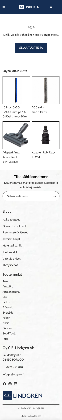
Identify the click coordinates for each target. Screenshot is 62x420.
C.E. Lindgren (35, 408)
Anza (6, 281)
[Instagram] (10, 384)
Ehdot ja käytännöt (31, 415)
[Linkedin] (15, 384)
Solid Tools (9, 333)
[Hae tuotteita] (51, 7)
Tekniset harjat (11, 239)
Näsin (6, 323)
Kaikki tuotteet (11, 219)
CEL (5, 297)
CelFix (6, 302)
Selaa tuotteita (31, 47)
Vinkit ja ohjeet (12, 258)
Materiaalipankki (12, 245)
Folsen (6, 318)
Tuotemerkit (10, 252)
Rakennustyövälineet (15, 232)
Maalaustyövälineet (14, 226)
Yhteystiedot (10, 265)
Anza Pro (8, 286)
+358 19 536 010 (13, 367)
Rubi (5, 338)
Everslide (8, 312)
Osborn (7, 328)
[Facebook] (4, 384)
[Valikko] (3, 7)
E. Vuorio (8, 307)
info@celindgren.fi (13, 374)
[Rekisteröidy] (54, 196)
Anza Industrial (11, 291)
